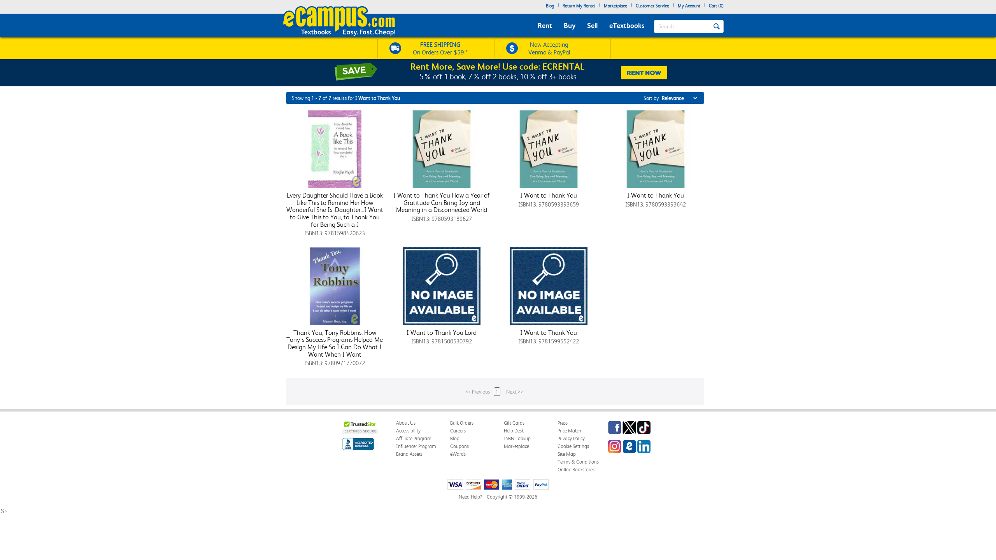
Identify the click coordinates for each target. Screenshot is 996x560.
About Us (406, 423)
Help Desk (514, 431)
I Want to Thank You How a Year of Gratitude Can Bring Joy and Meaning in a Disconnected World (441, 202)
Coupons (459, 446)
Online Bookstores (576, 469)
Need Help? (470, 497)
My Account (689, 6)
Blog (550, 6)
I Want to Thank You (548, 195)
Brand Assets (409, 454)
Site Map (567, 454)
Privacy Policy (571, 438)
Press (563, 423)
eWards (458, 454)
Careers (458, 431)
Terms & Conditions (578, 462)
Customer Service (652, 6)
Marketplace (615, 6)
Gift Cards (514, 423)
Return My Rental (579, 6)
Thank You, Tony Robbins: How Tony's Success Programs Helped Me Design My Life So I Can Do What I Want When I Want (334, 343)
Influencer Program (416, 446)
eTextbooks (626, 25)
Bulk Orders (461, 423)
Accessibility (408, 431)
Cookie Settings (573, 446)
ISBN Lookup (517, 438)
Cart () (716, 6)
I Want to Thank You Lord (442, 332)
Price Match (569, 431)
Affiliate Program (413, 438)
